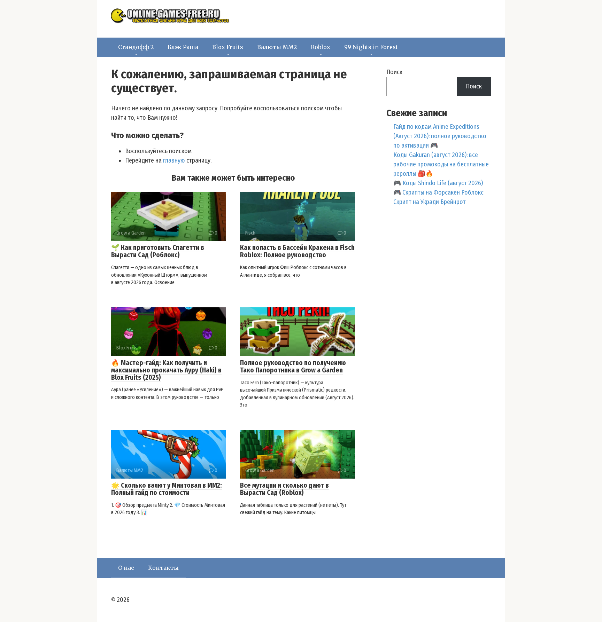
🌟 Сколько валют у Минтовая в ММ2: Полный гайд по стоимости (166, 489)
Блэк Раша (183, 47)
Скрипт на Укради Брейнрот (429, 202)
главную (174, 160)
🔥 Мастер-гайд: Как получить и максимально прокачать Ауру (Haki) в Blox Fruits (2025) (166, 370)
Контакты (163, 567)
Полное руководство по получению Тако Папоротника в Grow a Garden (293, 366)
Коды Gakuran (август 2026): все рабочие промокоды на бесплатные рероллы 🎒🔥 (441, 164)
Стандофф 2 (136, 47)
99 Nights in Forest (371, 47)
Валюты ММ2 (277, 47)
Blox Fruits (227, 47)
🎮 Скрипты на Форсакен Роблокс (438, 192)
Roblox (320, 47)
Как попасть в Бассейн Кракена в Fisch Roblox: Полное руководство (297, 251)
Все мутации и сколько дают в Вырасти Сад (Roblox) (284, 489)
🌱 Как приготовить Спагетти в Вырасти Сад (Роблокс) (157, 251)
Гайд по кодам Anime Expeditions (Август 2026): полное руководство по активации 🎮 (439, 136)
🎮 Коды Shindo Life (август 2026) (438, 183)
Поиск (394, 72)
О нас (126, 567)
